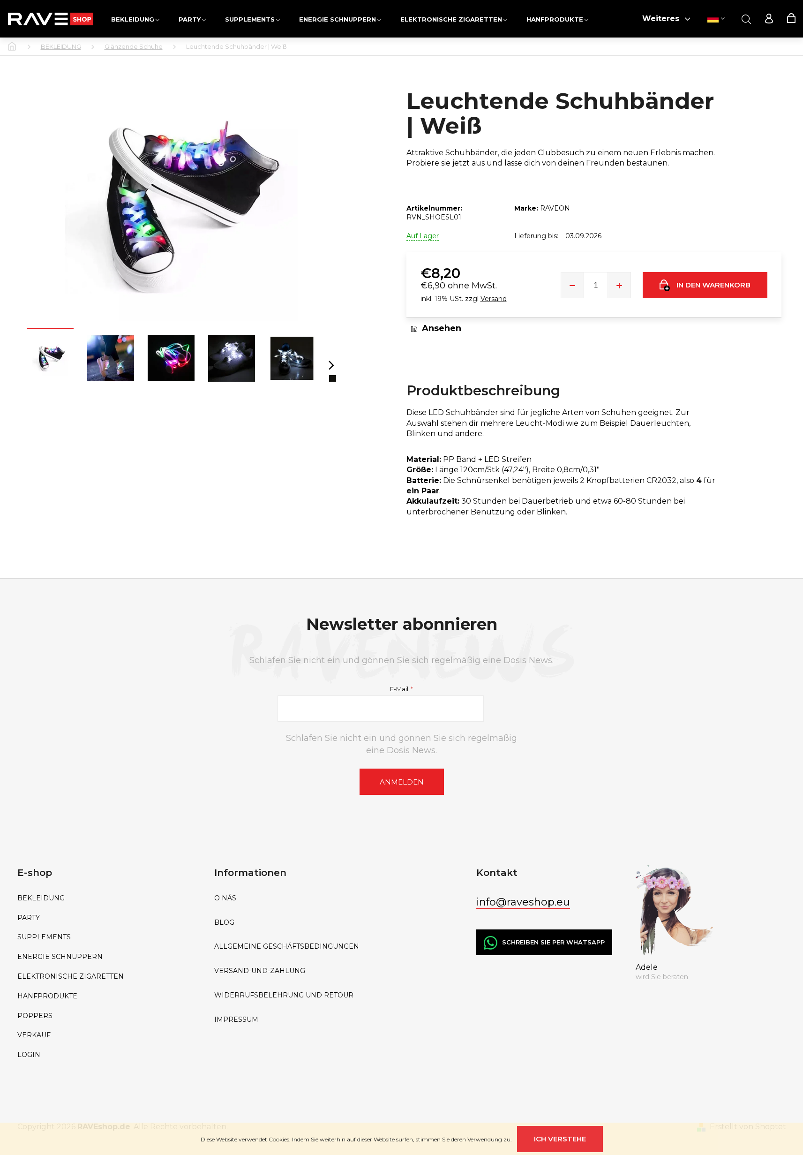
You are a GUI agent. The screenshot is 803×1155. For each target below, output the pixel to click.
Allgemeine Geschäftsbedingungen (286, 947)
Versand (493, 298)
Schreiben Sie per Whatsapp (553, 942)
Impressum (236, 1020)
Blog (224, 923)
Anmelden (402, 782)
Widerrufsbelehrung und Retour (283, 995)
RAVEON (555, 208)
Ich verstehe (560, 1138)
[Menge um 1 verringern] (572, 285)
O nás (225, 898)
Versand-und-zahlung (259, 971)
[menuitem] (135, 19)
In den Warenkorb (713, 284)
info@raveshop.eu (523, 902)
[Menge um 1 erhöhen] (619, 285)
